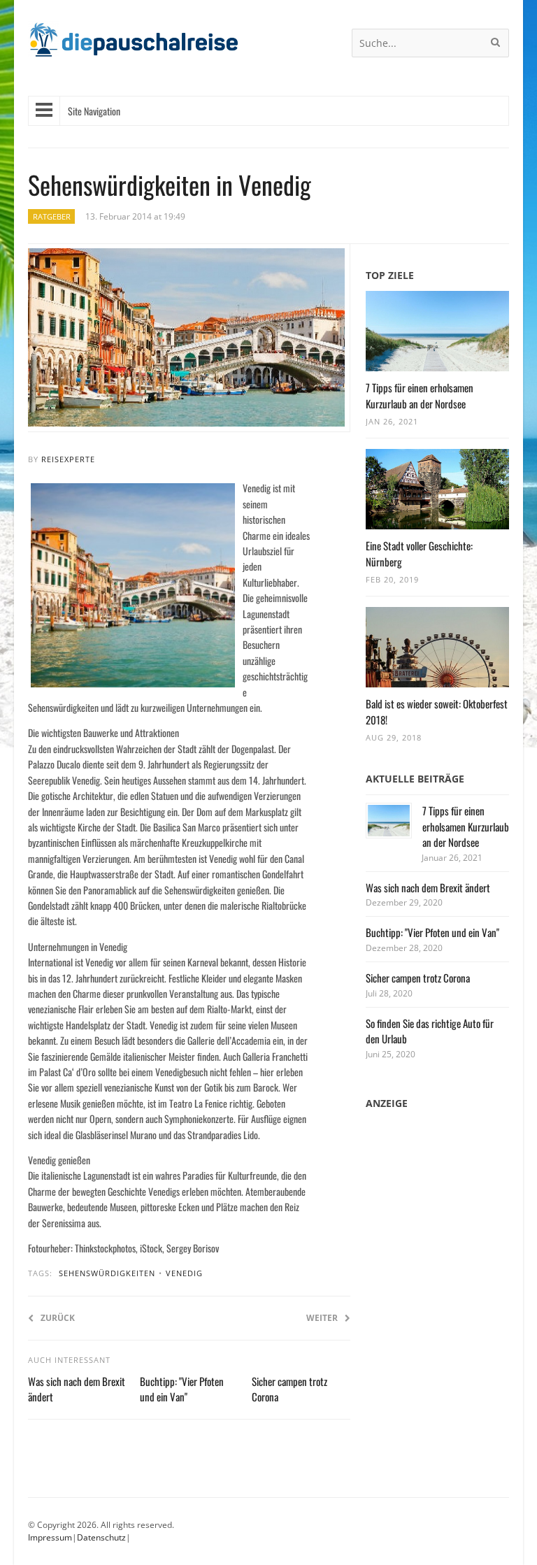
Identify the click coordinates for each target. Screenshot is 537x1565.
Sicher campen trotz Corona (418, 977)
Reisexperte (68, 459)
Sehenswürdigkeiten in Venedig (169, 184)
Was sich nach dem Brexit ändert (428, 887)
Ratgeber (52, 216)
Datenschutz (101, 1537)
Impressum (50, 1537)
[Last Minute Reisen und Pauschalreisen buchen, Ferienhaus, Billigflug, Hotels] (133, 45)
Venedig (184, 1273)
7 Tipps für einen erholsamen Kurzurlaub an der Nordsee (419, 395)
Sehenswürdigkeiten (107, 1273)
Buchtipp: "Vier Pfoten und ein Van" (182, 1389)
